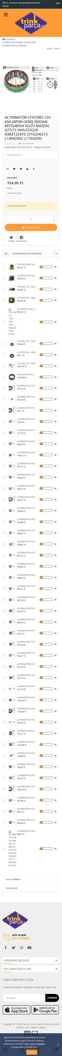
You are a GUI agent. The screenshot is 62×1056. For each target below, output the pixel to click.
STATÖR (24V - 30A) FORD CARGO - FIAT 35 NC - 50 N (27, 352)
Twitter (11, 241)
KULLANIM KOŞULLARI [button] (17, 969)
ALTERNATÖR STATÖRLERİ (14, 45)
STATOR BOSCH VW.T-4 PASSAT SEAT (27, 374)
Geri (50, 48)
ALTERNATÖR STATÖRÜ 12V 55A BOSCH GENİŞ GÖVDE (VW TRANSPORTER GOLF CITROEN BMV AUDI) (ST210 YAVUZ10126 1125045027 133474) (27, 597)
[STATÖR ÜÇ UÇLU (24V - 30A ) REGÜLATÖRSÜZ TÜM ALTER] (12, 322)
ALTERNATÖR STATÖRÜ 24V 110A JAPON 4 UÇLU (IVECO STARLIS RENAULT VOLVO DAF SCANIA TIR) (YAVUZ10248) (27, 474)
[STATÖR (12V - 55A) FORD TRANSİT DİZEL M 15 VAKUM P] (12, 343)
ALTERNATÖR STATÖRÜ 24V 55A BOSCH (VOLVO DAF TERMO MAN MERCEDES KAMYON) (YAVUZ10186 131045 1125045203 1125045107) (27, 675)
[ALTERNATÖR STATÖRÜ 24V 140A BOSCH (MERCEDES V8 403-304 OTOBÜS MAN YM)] (12, 711)
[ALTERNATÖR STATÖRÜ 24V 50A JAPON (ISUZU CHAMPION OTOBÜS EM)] (12, 533)
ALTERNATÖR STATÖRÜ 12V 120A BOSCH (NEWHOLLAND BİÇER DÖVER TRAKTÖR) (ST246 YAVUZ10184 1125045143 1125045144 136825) (27, 764)
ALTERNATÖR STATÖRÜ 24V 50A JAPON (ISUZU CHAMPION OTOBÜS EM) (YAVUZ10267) (27, 552)
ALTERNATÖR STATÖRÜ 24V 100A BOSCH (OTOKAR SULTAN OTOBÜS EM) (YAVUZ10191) (27, 753)
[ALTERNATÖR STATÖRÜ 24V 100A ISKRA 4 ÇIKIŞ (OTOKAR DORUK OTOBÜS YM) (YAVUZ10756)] (12, 655)
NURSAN (46, 147)
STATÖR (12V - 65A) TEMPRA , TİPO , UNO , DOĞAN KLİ (27, 363)
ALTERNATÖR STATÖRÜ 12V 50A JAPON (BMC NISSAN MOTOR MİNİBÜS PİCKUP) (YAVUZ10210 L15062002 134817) (27, 385)
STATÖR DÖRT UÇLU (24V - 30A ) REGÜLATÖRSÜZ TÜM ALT (27, 275)
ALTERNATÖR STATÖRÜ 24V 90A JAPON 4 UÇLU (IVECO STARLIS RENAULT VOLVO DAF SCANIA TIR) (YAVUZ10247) (27, 463)
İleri (56, 48)
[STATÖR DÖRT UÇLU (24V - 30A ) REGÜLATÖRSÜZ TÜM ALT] (12, 278)
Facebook (21, 241)
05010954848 (20, 938)
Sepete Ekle (33, 227)
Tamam (32, 1052)
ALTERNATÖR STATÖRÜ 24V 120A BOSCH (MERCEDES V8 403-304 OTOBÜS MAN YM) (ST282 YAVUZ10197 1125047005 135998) (27, 697)
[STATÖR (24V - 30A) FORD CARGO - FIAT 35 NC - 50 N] (12, 355)
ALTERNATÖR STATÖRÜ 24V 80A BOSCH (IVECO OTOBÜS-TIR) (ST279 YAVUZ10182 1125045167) (27, 730)
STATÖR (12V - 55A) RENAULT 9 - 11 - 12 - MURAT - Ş (27, 286)
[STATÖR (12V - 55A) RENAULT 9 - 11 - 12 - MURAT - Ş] (12, 289)
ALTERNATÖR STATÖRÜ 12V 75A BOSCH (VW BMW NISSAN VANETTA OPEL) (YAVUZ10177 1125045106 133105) (27, 686)
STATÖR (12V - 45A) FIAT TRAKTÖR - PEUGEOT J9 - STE (27, 297)
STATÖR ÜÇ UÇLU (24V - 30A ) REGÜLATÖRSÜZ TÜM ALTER (27, 309)
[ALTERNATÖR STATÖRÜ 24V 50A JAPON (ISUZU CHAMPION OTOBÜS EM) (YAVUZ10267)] (12, 555)
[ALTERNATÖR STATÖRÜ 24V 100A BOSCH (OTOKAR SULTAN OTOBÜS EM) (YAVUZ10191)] (12, 755)
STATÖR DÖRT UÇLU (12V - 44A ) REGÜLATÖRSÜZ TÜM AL (27, 264)
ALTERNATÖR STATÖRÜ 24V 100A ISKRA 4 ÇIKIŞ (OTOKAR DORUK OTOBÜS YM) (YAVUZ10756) (27, 652)
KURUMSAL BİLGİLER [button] (16, 960)
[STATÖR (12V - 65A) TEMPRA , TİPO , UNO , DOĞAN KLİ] (12, 366)
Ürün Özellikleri (13, 879)
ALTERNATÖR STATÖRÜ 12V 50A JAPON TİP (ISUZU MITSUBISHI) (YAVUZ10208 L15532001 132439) (27, 396)
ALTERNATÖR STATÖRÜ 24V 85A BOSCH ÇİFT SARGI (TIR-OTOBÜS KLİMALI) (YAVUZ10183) (27, 775)
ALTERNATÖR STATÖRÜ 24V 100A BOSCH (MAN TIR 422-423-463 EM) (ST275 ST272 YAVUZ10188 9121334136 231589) (27, 797)
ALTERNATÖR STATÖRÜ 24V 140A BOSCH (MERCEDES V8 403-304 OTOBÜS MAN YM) (27, 708)
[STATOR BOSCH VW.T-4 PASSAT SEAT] (12, 377)
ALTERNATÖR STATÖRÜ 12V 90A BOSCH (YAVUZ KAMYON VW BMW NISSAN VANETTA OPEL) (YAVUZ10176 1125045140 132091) (27, 664)
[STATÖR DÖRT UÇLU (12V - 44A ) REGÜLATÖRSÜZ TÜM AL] (12, 267)
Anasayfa (9, 39)
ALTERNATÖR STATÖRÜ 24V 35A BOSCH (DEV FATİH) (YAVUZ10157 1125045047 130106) (27, 641)
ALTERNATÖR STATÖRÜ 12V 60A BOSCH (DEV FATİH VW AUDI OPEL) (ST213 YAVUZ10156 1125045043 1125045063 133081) (27, 630)
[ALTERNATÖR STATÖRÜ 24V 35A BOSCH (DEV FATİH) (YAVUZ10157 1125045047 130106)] (12, 644)
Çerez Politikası (37, 1043)
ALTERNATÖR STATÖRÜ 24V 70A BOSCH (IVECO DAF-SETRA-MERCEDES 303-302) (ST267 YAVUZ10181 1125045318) (27, 719)
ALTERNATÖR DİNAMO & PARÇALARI (19, 42)
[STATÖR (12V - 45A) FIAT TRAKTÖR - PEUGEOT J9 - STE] (12, 300)
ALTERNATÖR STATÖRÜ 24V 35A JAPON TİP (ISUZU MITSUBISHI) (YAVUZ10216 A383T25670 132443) (27, 407)
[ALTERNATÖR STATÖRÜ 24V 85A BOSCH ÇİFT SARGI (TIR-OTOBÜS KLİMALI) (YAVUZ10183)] (12, 778)
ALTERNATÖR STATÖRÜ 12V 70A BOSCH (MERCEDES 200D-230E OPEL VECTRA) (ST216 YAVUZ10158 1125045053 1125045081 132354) (27, 619)
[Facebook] (5, 947)
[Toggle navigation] (58, 3)
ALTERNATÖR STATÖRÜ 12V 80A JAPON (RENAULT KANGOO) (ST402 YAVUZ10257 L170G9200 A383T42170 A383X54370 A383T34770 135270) (27, 574)
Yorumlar (11, 888)
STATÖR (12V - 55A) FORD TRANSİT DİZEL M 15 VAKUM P (27, 341)
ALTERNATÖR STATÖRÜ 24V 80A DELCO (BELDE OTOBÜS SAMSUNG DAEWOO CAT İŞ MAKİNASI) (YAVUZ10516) (27, 831)
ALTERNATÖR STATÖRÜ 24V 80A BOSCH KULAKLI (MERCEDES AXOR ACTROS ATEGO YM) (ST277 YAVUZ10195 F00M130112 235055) (27, 786)
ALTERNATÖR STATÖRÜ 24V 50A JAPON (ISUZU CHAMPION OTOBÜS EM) (27, 530)
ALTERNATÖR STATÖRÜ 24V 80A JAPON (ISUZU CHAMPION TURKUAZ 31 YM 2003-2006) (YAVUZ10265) (27, 452)
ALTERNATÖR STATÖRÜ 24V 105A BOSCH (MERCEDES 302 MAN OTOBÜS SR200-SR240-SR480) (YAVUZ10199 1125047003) (27, 742)
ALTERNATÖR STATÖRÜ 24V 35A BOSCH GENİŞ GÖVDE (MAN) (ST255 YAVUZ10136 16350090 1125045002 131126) (27, 608)
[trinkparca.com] (31, 23)
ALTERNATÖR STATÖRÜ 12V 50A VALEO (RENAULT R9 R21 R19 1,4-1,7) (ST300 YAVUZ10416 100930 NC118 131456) (27, 808)
